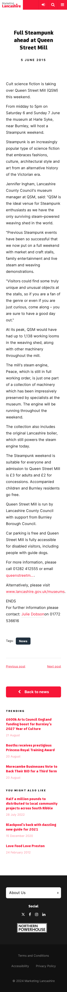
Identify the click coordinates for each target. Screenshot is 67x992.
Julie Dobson (32, 614)
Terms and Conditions (33, 955)
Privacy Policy (46, 966)
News (23, 641)
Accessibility (20, 966)
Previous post (15, 666)
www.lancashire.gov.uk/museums (35, 591)
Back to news (37, 692)
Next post (54, 666)
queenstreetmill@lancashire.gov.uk (20, 575)
